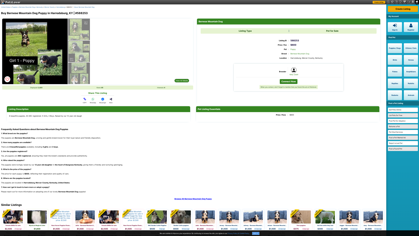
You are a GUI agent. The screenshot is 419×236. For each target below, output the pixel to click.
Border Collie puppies (181, 225)
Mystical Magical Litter (37, 225)
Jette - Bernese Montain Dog (85, 225)
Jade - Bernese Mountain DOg (205, 225)
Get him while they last (325, 225)
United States (5, 7)
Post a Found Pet (395, 149)
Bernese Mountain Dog (27, 7)
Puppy (293, 49)
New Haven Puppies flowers (61, 225)
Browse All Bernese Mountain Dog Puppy (193, 199)
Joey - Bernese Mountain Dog (373, 225)
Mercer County (49, 7)
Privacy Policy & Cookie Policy (238, 233)
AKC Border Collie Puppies (157, 225)
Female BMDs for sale (13, 225)
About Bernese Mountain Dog (84, 7)
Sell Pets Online (395, 110)
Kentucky (40, 7)
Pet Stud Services (396, 132)
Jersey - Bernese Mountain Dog (229, 225)
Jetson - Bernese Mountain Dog (277, 225)
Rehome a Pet (394, 126)
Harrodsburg (60, 7)
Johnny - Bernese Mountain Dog (253, 225)
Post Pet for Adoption (397, 121)
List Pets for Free (395, 115)
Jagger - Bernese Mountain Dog (349, 225)
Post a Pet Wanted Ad (397, 138)
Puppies (15, 7)
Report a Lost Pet (395, 143)
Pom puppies (301, 225)
